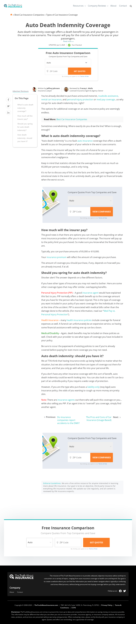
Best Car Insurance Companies (29, 15)
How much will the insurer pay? (25, 117)
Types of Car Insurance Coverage (62, 15)
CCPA (73, 608)
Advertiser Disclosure (21, 91)
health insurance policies (79, 320)
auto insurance (85, 140)
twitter (124, 591)
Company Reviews (97, 5)
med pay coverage (106, 99)
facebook (120, 591)
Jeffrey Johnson (53, 88)
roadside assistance (108, 95)
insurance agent (90, 292)
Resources (78, 5)
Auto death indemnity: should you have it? (24, 138)
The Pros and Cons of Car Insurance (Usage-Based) (98, 419)
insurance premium (56, 257)
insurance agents (66, 399)
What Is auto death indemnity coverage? (25, 108)
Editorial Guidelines (52, 483)
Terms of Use (84, 76)
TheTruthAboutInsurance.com (46, 605)
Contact (123, 5)
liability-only (93, 386)
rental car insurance (51, 99)
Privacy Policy (106, 605)
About (113, 5)
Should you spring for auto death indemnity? (25, 127)
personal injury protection (80, 99)
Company (15, 587)
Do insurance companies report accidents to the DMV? (68, 420)
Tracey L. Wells (86, 88)
